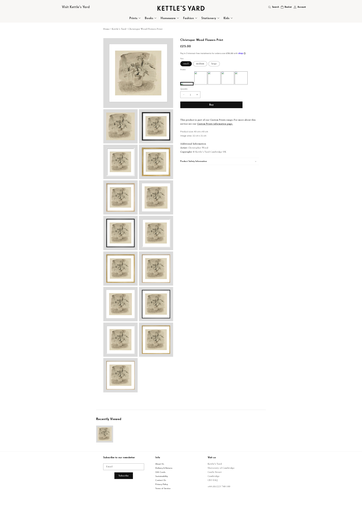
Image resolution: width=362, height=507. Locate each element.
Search (275, 7)
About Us (159, 464)
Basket (288, 7)
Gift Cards (160, 472)
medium (200, 64)
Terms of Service (163, 488)
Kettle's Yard (119, 29)
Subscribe (124, 476)
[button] (282, 7)
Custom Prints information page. (215, 124)
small (186, 64)
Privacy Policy (161, 484)
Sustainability (161, 476)
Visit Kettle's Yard (76, 7)
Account (302, 7)
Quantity (184, 89)
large (214, 64)
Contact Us (160, 480)
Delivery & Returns (163, 468)
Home (106, 29)
